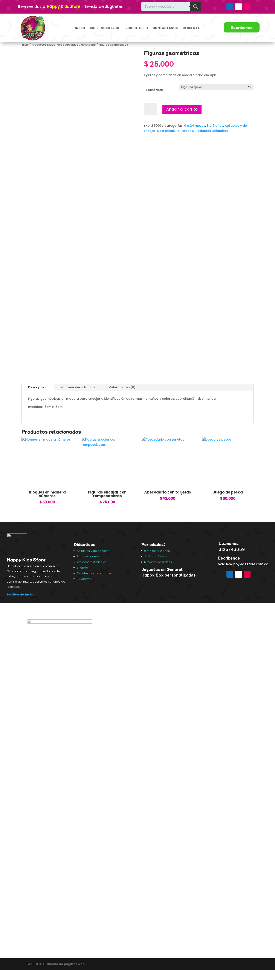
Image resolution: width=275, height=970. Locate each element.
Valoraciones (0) (122, 387)
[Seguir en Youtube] (238, 6)
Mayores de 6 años (158, 562)
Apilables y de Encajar (80, 45)
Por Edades (184, 131)
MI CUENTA (191, 28)
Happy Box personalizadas (169, 574)
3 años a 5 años (155, 556)
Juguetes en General (162, 569)
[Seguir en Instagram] (247, 6)
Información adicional (78, 387)
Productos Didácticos (47, 45)
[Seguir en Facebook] (229, 6)
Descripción (37, 387)
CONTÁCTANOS (165, 28)
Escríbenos (242, 27)
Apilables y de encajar (93, 551)
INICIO (80, 28)
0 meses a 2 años (157, 551)
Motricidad (165, 131)
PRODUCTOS (134, 28)
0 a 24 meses (194, 125)
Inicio (25, 45)
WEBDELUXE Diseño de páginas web (56, 964)
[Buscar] (195, 6)
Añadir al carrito (182, 109)
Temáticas (154, 90)
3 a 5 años (215, 125)
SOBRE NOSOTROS (104, 28)
